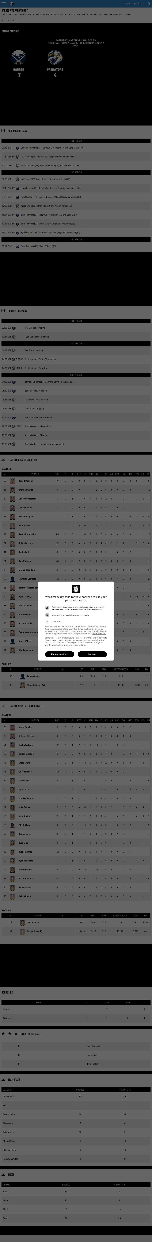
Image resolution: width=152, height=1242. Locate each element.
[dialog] (76, 621)
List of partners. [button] (99, 633)
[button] (76, 622)
